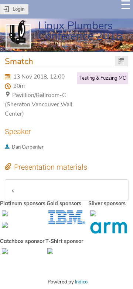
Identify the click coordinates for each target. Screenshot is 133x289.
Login (19, 9)
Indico (81, 282)
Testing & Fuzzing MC (102, 78)
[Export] (121, 61)
